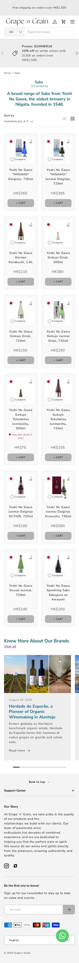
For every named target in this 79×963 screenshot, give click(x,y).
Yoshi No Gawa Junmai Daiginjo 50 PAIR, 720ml (21, 511)
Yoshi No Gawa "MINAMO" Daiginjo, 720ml (20, 174)
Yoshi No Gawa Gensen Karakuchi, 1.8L (21, 257)
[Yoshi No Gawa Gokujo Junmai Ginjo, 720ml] (58, 312)
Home (7, 73)
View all (10, 646)
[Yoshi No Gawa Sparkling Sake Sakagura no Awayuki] (58, 566)
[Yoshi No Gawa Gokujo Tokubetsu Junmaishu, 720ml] (58, 390)
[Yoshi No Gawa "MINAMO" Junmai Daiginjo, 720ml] (58, 150)
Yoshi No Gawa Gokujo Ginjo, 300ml (58, 257)
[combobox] (39, 32)
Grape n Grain (22, 952)
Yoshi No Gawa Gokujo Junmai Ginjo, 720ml (58, 336)
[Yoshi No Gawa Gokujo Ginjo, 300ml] (58, 233)
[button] (63, 21)
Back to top (37, 782)
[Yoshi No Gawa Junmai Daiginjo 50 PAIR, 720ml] (20, 487)
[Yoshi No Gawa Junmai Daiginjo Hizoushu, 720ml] (58, 487)
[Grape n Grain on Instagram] (6, 865)
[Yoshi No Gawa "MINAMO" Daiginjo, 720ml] (20, 150)
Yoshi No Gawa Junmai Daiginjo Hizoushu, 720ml (58, 511)
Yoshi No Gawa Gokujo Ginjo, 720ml (20, 336)
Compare (20, 159)
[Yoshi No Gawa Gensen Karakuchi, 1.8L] (20, 233)
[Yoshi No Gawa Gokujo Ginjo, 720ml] (20, 312)
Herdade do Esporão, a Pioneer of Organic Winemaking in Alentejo (32, 711)
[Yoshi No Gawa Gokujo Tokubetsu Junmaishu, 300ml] (20, 390)
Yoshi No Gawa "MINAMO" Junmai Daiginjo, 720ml (58, 177)
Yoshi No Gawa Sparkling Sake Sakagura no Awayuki (58, 593)
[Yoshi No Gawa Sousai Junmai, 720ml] (20, 566)
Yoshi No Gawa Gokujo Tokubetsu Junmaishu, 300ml (20, 419)
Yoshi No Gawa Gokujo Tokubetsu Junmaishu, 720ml (58, 419)
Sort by (9, 115)
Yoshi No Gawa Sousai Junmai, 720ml (20, 590)
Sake (17, 73)
